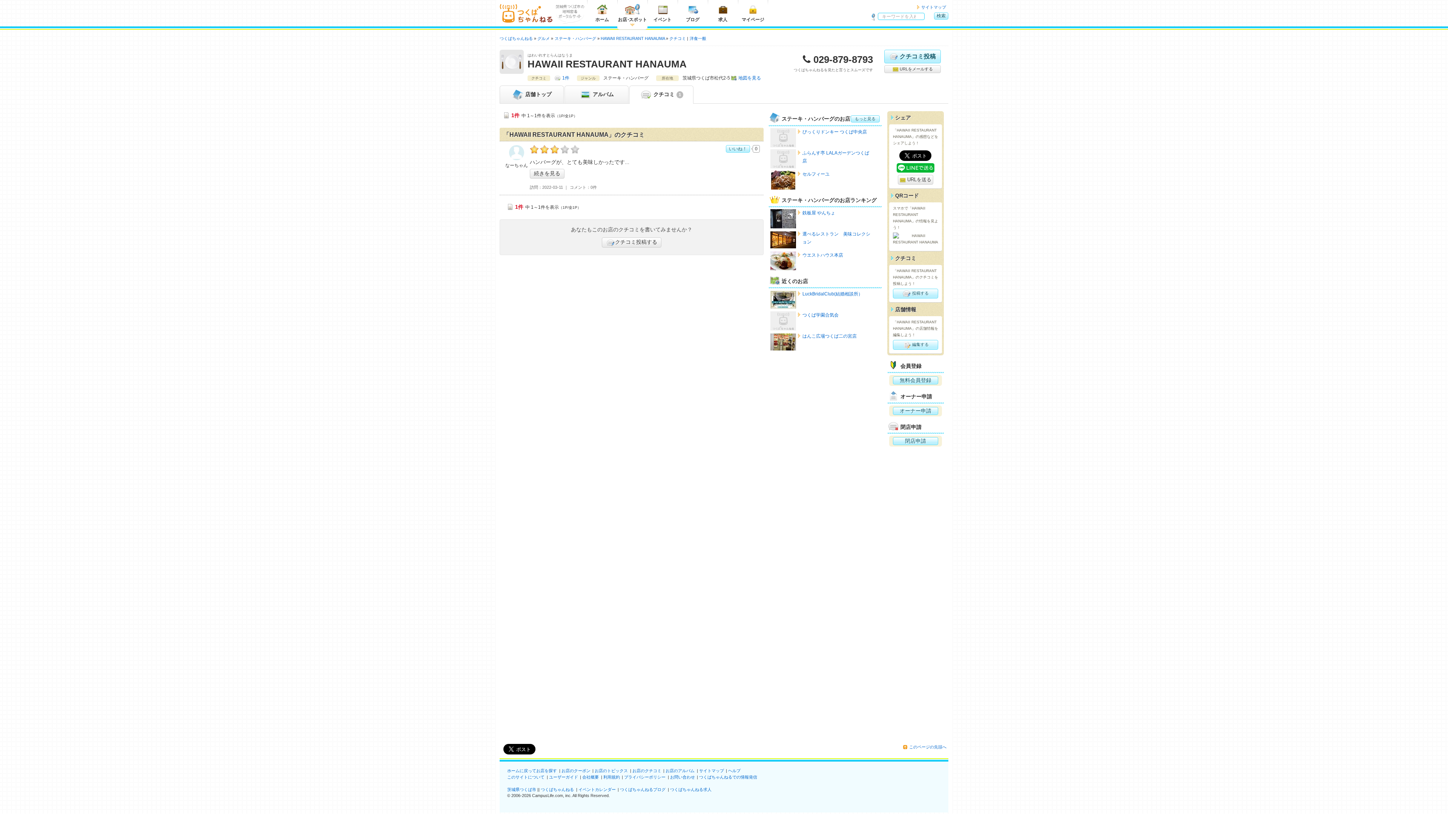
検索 (941, 15)
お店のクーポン (576, 770)
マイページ (753, 19)
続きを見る (547, 173)
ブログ (692, 19)
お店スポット (632, 19)
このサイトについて (526, 777)
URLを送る (918, 179)
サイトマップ (933, 7)
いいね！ (738, 148)
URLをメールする (916, 69)
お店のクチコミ (646, 770)
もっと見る (865, 118)
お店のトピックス (611, 770)
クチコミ (666, 94)
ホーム (602, 19)
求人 (722, 19)
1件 (565, 78)
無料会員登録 (915, 380)
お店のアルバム (680, 770)
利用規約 (611, 777)
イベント (662, 19)
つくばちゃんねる (557, 789)
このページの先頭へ (927, 747)
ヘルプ (734, 770)
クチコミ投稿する (636, 242)
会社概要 (590, 777)
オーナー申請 (915, 411)
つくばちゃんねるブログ (643, 789)
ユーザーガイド (563, 777)
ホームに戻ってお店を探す (532, 770)
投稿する (920, 293)
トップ (538, 94)
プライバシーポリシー (645, 777)
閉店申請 (915, 441)
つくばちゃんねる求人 (691, 789)
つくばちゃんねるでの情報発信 (728, 777)
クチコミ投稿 (918, 56)
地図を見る (749, 78)
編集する (920, 344)
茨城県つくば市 (521, 789)
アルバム (602, 94)
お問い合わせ (682, 777)
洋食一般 (698, 38)
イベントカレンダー (597, 789)
